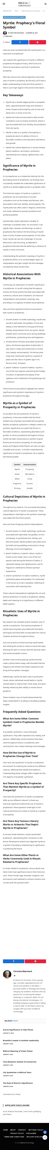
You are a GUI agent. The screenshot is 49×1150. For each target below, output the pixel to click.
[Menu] (4, 4)
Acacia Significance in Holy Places (18, 1029)
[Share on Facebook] (20, 42)
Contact (22, 1130)
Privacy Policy (17, 1133)
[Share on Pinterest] (37, 42)
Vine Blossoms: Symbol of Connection (19, 1062)
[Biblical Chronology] (24, 4)
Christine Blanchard (17, 33)
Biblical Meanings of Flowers (31, 11)
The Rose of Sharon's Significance (18, 1083)
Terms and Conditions (14, 1137)
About (13, 1130)
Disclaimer (31, 1133)
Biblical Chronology (27, 1143)
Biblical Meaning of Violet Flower (18, 1051)
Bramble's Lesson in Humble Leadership (21, 1040)
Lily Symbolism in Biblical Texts (17, 1072)
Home (16, 11)
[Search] (45, 4)
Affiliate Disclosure (36, 1137)
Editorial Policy (36, 1130)
